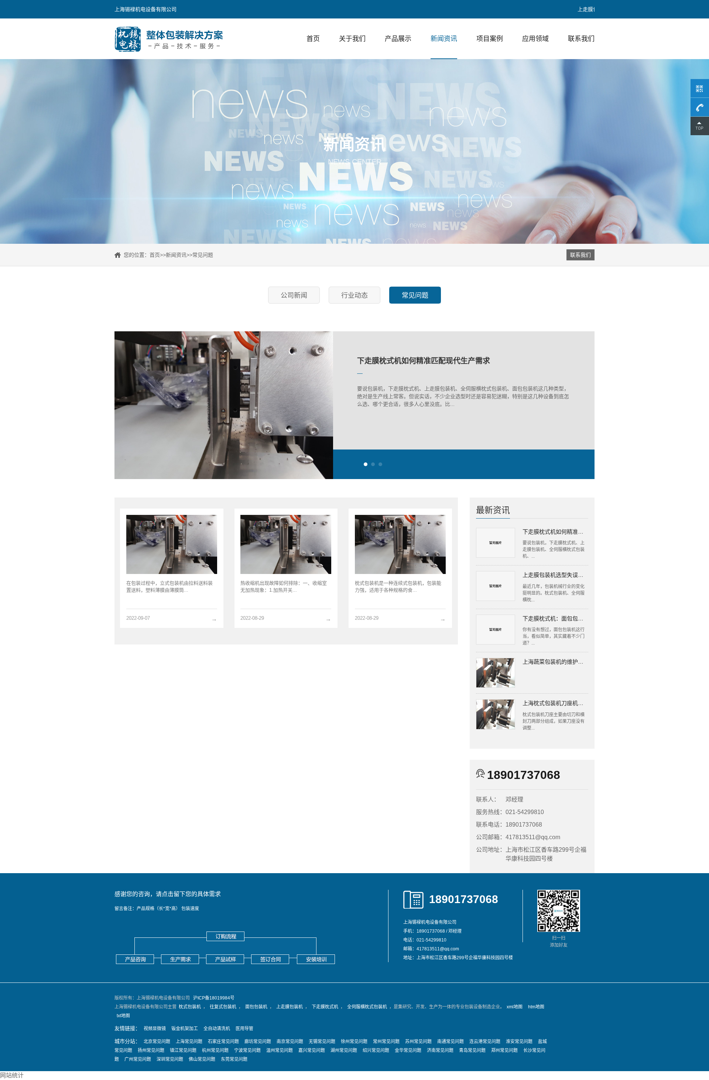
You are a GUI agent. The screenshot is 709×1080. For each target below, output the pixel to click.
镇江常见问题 (183, 1050)
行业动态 (354, 295)
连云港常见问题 (484, 1041)
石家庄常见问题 (223, 1041)
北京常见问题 (157, 1041)
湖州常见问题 (343, 1050)
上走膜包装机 (289, 1006)
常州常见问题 (386, 1041)
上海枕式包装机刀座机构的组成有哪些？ (572, 703)
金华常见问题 (408, 1050)
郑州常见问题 (504, 1050)
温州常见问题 (279, 1050)
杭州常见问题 (215, 1050)
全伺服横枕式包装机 (367, 1006)
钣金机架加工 (184, 1028)
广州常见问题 (137, 1059)
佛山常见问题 (202, 1059)
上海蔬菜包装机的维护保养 (556, 662)
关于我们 (352, 38)
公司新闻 (294, 295)
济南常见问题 (440, 1050)
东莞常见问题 (234, 1059)
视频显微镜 (155, 1028)
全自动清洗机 (216, 1028)
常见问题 (202, 255)
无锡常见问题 (322, 1041)
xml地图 (515, 1006)
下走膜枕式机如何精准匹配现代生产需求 (423, 361)
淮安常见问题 (519, 1041)
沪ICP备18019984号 (213, 998)
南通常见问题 (450, 1041)
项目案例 (489, 38)
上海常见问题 (189, 1041)
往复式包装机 (223, 1006)
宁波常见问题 (247, 1050)
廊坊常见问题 (257, 1041)
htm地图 (536, 1006)
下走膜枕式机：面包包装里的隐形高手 (570, 618)
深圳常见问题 (170, 1059)
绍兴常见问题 (376, 1050)
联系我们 (581, 38)
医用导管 (244, 1028)
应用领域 (535, 38)
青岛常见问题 (472, 1050)
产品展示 (398, 38)
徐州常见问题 (354, 1041)
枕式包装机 (190, 1006)
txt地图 (123, 1015)
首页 (313, 38)
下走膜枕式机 (325, 1006)
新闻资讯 (444, 38)
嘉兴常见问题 (311, 1050)
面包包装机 (256, 1006)
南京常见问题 (290, 1041)
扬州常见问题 (151, 1050)
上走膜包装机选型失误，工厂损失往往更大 (575, 575)
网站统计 (12, 1075)
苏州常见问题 (418, 1041)
